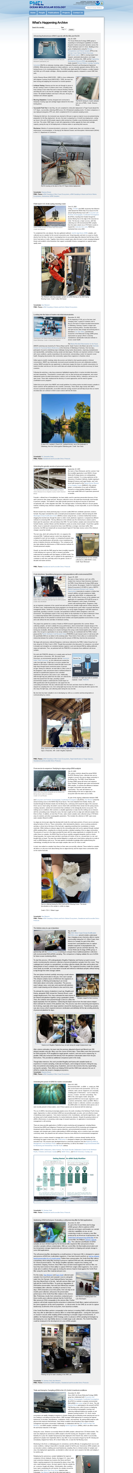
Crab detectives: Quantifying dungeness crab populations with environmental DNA (63, 574)
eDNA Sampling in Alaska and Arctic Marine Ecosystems (60, 307)
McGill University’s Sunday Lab (82, 1152)
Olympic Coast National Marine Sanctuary (80, 53)
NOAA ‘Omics (66, 1152)
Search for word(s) (38, 27)
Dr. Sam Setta (79, 331)
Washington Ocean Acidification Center (45, 516)
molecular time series (81, 227)
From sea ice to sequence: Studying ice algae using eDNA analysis (57, 768)
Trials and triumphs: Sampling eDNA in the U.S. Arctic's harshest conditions (60, 1390)
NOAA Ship (47, 1470)
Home (33, 13)
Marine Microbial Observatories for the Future (84, 344)
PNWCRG (86, 680)
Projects (66, 13)
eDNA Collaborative (45, 1149)
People (42, 13)
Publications (53, 13)
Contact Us (78, 13)
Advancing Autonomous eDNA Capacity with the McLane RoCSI (56, 36)
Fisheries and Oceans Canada (48, 1152)
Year (62, 27)
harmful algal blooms (71, 1425)
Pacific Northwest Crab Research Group (54, 634)
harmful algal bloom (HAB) (80, 233)
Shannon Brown (46, 192)
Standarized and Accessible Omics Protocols (56, 458)
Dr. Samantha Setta (47, 456)
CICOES (75, 208)
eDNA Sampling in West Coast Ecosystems (56, 194)
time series (79, 1403)
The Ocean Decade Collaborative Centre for (75, 1149)
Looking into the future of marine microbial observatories (54, 314)
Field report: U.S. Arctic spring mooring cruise (50, 204)
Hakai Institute (56, 1149)
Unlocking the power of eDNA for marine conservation (53, 1082)
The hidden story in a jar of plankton (46, 928)
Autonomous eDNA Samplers (50, 196)
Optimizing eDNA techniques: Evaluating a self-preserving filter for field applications (63, 1220)
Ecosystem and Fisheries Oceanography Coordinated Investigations (56, 800)
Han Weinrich (46, 305)
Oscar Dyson (55, 1470)
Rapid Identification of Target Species (81, 759)
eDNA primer (62, 1139)
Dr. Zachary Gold (47, 1210)
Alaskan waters (75, 55)
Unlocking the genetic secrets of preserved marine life (52, 466)
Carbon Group (52, 952)
